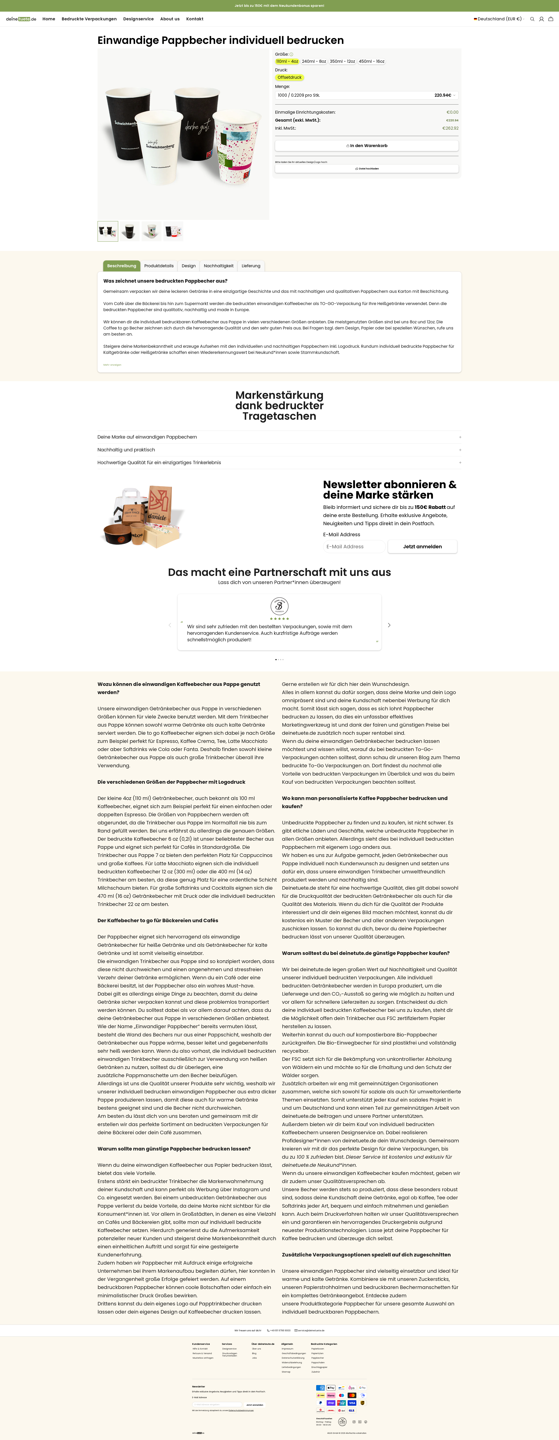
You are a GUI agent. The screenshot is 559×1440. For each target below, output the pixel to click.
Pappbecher (318, 1358)
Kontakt (195, 19)
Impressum (287, 1349)
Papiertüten (317, 1353)
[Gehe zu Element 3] (151, 231)
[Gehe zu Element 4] (173, 231)
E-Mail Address (341, 534)
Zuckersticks (434, 1279)
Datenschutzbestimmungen (241, 1410)
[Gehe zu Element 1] (108, 231)
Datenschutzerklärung (293, 1358)
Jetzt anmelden (422, 546)
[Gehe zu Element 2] (129, 231)
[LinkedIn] (360, 1422)
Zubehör (316, 1372)
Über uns (256, 1349)
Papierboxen (318, 1349)
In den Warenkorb (369, 146)
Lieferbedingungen (291, 1367)
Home (49, 19)
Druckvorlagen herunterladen (229, 1354)
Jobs (254, 1358)
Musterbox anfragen (203, 1358)
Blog (254, 1353)
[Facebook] (366, 1422)
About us (170, 19)
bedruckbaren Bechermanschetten (406, 1287)
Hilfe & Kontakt (200, 1349)
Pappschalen (318, 1362)
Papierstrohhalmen (327, 1287)
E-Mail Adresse (199, 1397)
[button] (389, 625)
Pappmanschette (147, 1075)
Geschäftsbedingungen (294, 1353)
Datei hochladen (369, 168)
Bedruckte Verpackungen (89, 19)
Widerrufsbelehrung (292, 1362)
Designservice (138, 19)
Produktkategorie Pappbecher (337, 1303)
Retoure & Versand (202, 1353)
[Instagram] (354, 1422)
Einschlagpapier (319, 1367)
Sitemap (286, 1372)
